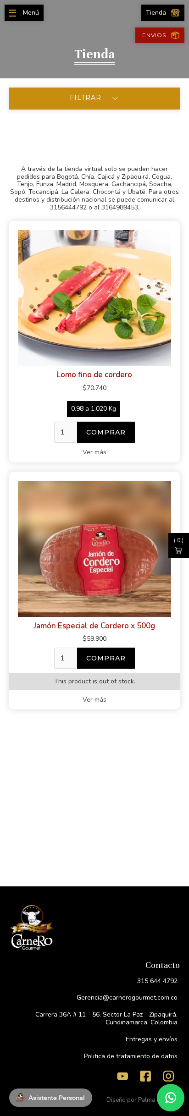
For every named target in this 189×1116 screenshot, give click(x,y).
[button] (178, 545)
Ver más (94, 452)
